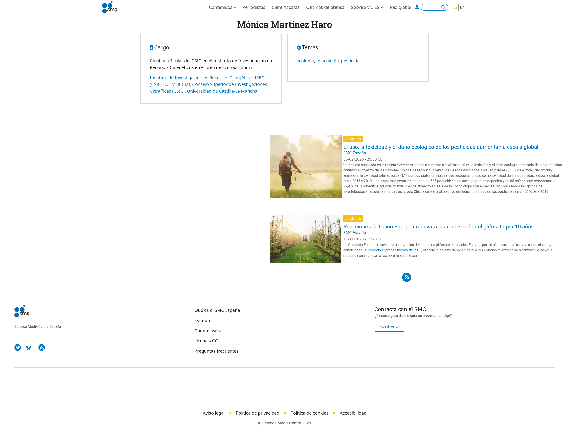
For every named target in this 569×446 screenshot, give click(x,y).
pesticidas (351, 61)
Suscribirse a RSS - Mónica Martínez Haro (406, 276)
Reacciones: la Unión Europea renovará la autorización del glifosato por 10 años (438, 227)
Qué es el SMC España (217, 310)
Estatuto (203, 320)
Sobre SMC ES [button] (365, 7)
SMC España (354, 152)
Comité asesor (209, 331)
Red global (400, 7)
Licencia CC (206, 341)
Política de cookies (310, 413)
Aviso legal (214, 413)
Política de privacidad (257, 413)
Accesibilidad (353, 413)
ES (454, 7)
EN (463, 7)
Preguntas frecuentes (216, 351)
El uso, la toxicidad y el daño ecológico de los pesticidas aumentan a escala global (440, 147)
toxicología (327, 61)
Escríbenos (389, 326)
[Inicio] (111, 7)
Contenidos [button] (220, 7)
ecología (305, 61)
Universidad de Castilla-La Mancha (222, 91)
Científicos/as (286, 7)
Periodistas (253, 7)
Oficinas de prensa (325, 7)
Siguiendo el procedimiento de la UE (393, 250)
